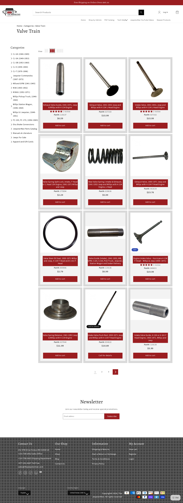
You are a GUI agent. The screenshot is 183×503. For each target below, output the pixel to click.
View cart (133, 449)
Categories (29, 26)
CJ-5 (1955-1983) (20, 67)
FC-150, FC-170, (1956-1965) (25, 120)
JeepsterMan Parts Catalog (25, 128)
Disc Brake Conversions (23, 124)
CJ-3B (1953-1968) (21, 62)
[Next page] (115, 372)
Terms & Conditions (101, 459)
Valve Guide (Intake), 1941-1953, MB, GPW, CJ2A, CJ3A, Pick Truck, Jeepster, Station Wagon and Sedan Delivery (105, 261)
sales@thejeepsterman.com (30, 467)
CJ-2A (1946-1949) (21, 54)
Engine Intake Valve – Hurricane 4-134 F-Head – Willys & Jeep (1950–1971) (150, 259)
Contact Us (60, 463)
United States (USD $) (77, 493)
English (23, 493)
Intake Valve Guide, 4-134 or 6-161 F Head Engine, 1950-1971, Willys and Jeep (150, 338)
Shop (57, 454)
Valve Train (40, 26)
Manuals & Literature (22, 133)
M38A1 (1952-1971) (21, 92)
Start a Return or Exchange (104, 454)
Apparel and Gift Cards (23, 141)
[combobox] (88, 12)
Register (132, 454)
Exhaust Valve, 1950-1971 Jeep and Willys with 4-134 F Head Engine (150, 183)
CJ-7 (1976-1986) (20, 71)
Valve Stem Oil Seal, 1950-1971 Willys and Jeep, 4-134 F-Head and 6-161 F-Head (60, 261)
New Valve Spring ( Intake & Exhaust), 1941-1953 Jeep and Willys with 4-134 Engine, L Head (105, 184)
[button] (122, 20)
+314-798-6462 (24, 453)
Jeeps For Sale (19, 137)
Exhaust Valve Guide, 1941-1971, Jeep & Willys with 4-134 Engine (60, 106)
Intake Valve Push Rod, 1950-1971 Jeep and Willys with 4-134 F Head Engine (105, 336)
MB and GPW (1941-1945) (24, 83)
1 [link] (95, 371)
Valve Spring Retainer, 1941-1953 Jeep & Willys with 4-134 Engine (60, 336)
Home (19, 26)
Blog (57, 459)
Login (131, 459)
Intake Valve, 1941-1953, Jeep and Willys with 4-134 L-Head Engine (150, 106)
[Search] (141, 12)
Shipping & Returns (101, 449)
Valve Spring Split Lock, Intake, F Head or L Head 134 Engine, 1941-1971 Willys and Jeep (60, 184)
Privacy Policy (98, 463)
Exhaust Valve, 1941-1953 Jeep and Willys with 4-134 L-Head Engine (105, 106)
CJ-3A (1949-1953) (21, 58)
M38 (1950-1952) (20, 88)
